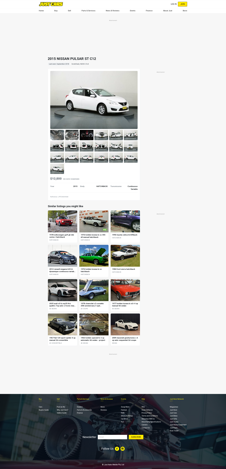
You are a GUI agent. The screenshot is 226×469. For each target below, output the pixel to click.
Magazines (174, 407)
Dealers (80, 407)
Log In (174, 4)
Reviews (104, 410)
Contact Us (146, 428)
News (103, 407)
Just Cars (173, 413)
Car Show (124, 419)
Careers (144, 425)
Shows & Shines (127, 416)
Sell (69, 11)
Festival (124, 410)
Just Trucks (174, 422)
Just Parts (174, 428)
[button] (57, 135)
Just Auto (173, 410)
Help (143, 399)
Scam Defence (147, 410)
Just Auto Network (177, 399)
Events (132, 11)
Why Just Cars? (62, 410)
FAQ (143, 407)
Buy (55, 11)
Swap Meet (125, 407)
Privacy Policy (147, 413)
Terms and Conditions (150, 416)
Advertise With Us (148, 419)
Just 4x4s (173, 419)
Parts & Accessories (84, 410)
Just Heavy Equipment (178, 425)
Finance (149, 11)
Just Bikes (174, 416)
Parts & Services (88, 11)
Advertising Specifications (151, 422)
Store (185, 11)
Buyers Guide (44, 410)
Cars (40, 407)
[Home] (51, 4)
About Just (167, 11)
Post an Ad (61, 407)
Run (122, 422)
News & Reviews (112, 11)
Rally (123, 413)
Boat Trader (174, 431)
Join (182, 4)
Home (41, 11)
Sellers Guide (62, 413)
